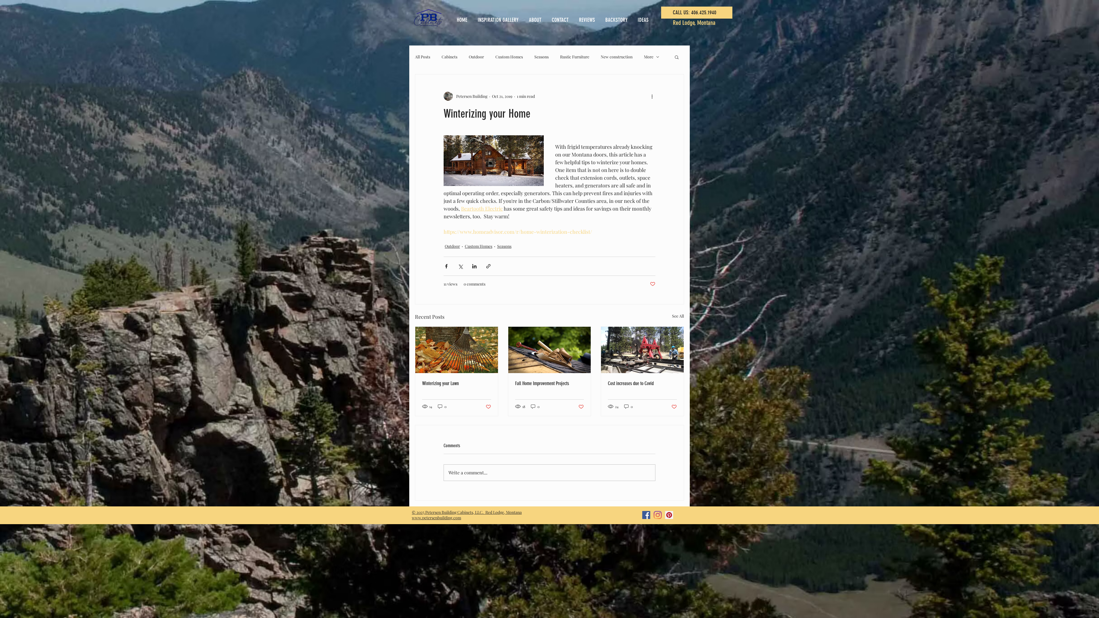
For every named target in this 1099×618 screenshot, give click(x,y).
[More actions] (652, 96)
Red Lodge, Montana (694, 23)
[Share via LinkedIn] (474, 266)
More (648, 57)
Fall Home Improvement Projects (542, 383)
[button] (676, 57)
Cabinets (449, 57)
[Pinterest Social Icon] (669, 515)
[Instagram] (658, 515)
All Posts (422, 57)
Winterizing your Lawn (440, 383)
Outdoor (476, 57)
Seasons (541, 57)
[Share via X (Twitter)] (460, 266)
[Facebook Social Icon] (646, 515)
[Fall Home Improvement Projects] (549, 350)
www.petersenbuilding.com (436, 517)
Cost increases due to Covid (631, 383)
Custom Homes (509, 57)
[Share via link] (488, 266)
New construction (616, 57)
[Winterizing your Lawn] (456, 350)
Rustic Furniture (574, 57)
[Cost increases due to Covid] (642, 350)
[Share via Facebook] (446, 266)
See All (678, 316)
